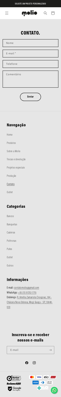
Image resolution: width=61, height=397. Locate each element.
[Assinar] (50, 350)
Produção (11, 176)
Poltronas (11, 241)
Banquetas (12, 224)
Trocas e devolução (16, 159)
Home (9, 135)
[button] (7, 13)
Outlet (10, 192)
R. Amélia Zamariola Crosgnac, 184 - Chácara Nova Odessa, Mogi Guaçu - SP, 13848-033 (30, 302)
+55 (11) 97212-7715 (27, 292)
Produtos (11, 143)
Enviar (30, 97)
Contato (11, 184)
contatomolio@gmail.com (26, 288)
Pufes (9, 249)
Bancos (10, 216)
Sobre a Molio (14, 151)
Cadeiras (11, 232)
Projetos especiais (16, 167)
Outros (10, 265)
